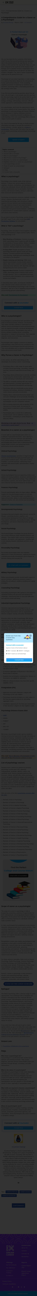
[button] (30, 635)
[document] (18, 648)
